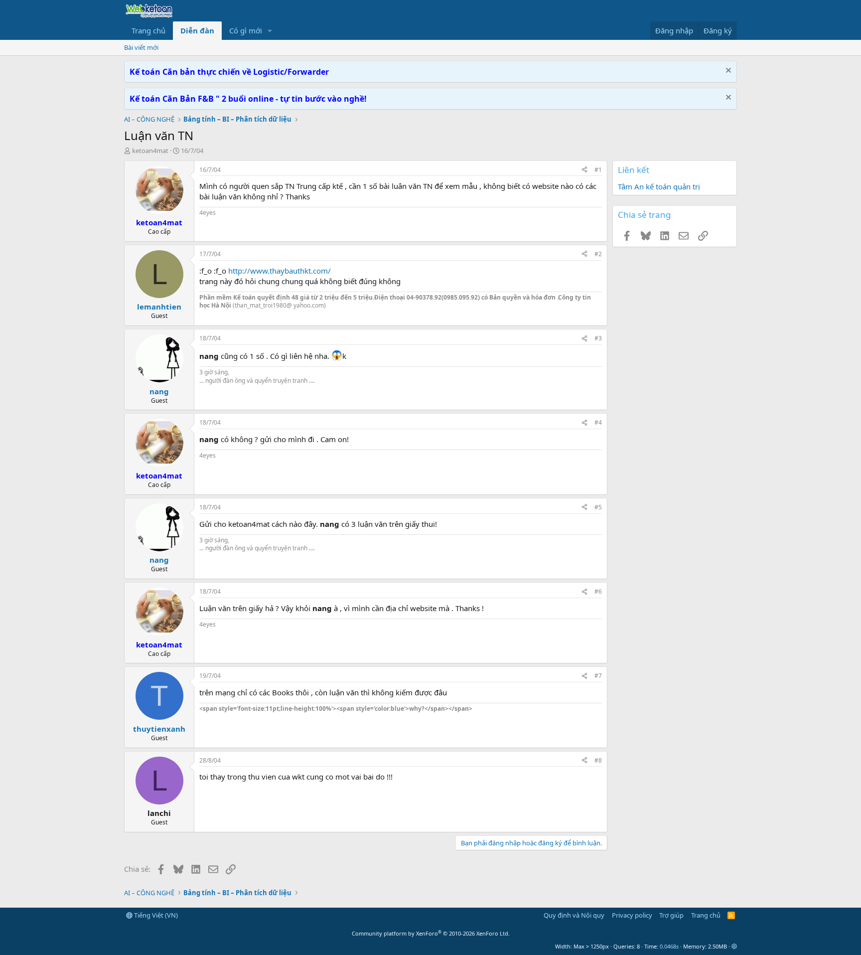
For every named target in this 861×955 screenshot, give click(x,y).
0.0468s (669, 946)
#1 (598, 169)
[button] (270, 30)
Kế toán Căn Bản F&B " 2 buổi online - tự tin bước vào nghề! (248, 98)
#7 (598, 675)
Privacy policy (632, 915)
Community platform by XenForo (431, 933)
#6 (598, 591)
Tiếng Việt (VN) (155, 915)
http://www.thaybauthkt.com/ (279, 271)
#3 (598, 338)
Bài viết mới (141, 47)
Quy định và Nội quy (574, 915)
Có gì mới (245, 30)
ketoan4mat (150, 150)
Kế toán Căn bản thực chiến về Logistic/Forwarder (229, 71)
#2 (598, 254)
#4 (598, 422)
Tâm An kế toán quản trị (659, 186)
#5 (598, 507)
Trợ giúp (671, 915)
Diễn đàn (197, 30)
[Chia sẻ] (584, 170)
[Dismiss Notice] (727, 71)
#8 (598, 760)
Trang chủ (148, 30)
